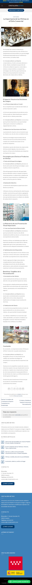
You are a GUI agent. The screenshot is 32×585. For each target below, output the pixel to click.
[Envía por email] (17, 389)
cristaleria (16, 16)
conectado (18, 415)
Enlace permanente (18, 396)
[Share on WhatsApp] (9, 389)
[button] (19, 581)
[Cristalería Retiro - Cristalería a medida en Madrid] (16, 6)
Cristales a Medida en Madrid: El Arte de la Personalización (25, 402)
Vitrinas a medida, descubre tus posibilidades (17, 457)
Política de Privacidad (21, 579)
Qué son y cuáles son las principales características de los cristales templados (16, 452)
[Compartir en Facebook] (11, 389)
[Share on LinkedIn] (23, 389)
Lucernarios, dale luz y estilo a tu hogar (15, 461)
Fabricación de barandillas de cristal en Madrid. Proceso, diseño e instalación (17, 442)
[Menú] (2, 6)
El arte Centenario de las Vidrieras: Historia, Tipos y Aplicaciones (16, 447)
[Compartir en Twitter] (14, 389)
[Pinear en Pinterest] (20, 389)
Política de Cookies (9, 579)
